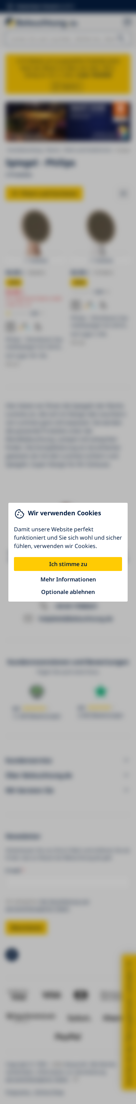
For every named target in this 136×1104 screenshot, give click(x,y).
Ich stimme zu (68, 564)
